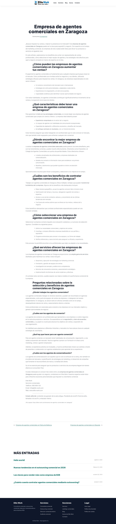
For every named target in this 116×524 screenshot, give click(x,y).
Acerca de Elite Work (68, 514)
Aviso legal (87, 506)
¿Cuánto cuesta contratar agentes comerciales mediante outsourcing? (46, 482)
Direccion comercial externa (47, 511)
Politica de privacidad (90, 509)
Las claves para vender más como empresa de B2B (37, 475)
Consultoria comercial (46, 506)
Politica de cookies (90, 511)
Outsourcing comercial (46, 509)
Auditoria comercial (45, 514)
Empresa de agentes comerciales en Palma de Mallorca (34, 425)
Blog (63, 511)
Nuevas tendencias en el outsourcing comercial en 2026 (40, 468)
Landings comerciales (68, 509)
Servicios (64, 506)
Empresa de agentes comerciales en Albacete (85, 425)
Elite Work (41, 3)
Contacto (64, 516)
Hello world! (19, 460)
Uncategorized (43, 36)
